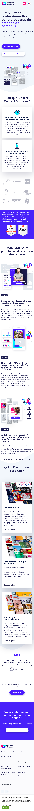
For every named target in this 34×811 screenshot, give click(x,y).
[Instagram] (7, 791)
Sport (2, 778)
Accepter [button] (5, 807)
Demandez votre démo (25, 766)
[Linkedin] (2, 791)
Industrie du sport (12, 507)
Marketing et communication (11, 618)
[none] (29, 3)
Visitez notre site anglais (25, 776)
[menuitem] (29, 3)
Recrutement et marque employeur (15, 563)
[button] (24, 3)
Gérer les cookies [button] (7, 805)
